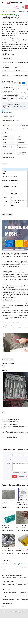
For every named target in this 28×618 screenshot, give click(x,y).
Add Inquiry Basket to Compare (10, 120)
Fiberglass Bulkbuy (7, 603)
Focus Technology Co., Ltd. (19, 611)
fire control (4, 567)
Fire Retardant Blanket (8, 584)
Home (3, 11)
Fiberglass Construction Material (11, 599)
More (3, 606)
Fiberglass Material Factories (10, 596)
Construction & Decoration (11, 11)
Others (3, 570)
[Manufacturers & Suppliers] (14, 2)
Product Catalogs (23, 564)
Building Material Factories (9, 592)
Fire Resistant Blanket (22, 584)
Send (15, 476)
